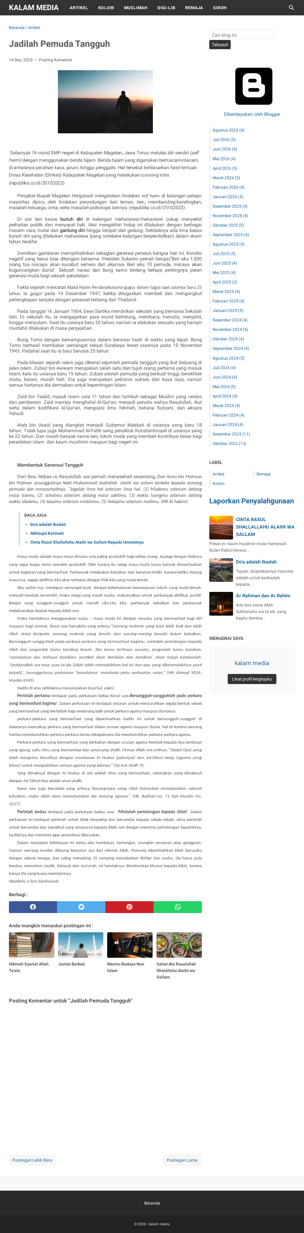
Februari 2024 (229, 415)
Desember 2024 (230, 320)
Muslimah (136, 7)
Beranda (152, 1203)
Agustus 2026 (229, 130)
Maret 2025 (226, 291)
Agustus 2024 (229, 358)
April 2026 (225, 168)
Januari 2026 (228, 196)
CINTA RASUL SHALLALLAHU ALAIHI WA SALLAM (265, 527)
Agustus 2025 (229, 244)
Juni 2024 (225, 377)
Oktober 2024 (228, 339)
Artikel (79, 7)
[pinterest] (129, 907)
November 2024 (230, 329)
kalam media (34, 7)
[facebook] (33, 907)
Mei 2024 (224, 386)
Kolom (106, 7)
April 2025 (225, 282)
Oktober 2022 (229, 443)
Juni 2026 (225, 149)
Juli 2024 (224, 367)
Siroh (220, 7)
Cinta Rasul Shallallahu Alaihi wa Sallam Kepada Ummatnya (87, 542)
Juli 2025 (224, 253)
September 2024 (231, 348)
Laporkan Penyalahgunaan (251, 501)
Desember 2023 (231, 434)
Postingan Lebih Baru (32, 1160)
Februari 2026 (229, 187)
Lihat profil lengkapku (252, 679)
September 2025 (231, 234)
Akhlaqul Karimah (47, 533)
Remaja (194, 7)
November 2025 (230, 215)
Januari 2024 (228, 424)
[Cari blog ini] (291, 7)
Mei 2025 (224, 272)
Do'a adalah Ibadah (48, 524)
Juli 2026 (224, 139)
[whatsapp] (177, 907)
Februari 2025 (229, 301)
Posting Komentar (55, 59)
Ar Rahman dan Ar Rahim (263, 595)
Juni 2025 (225, 263)
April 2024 (225, 396)
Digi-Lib (166, 7)
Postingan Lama (182, 1160)
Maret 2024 (226, 405)
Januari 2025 (228, 310)
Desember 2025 (230, 206)
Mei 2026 (224, 158)
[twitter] (81, 907)
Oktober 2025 (228, 225)
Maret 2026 (226, 177)
